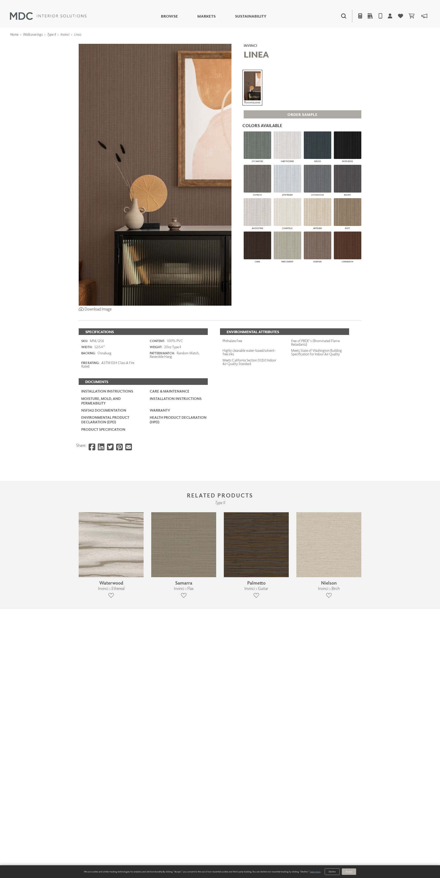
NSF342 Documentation (103, 410)
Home (14, 34)
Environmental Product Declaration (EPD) (105, 419)
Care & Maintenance (169, 391)
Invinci (64, 34)
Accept (349, 871)
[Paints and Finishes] (283, 43)
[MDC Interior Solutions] (48, 16)
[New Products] (133, 43)
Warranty (160, 410)
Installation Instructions (107, 391)
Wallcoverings (33, 34)
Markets (206, 16)
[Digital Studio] (196, 43)
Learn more (315, 871)
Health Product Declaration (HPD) (178, 419)
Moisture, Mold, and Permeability (101, 400)
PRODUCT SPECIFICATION (103, 429)
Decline (332, 871)
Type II (51, 34)
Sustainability (250, 16)
